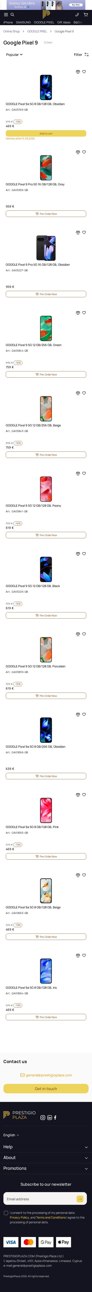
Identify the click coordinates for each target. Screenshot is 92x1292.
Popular (12, 54)
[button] (15, 54)
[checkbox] (6, 1213)
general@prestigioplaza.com (49, 1075)
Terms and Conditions (51, 1217)
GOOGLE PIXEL (37, 31)
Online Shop (11, 31)
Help (8, 1146)
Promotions (15, 1168)
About (9, 1157)
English (9, 1135)
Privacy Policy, (20, 1217)
